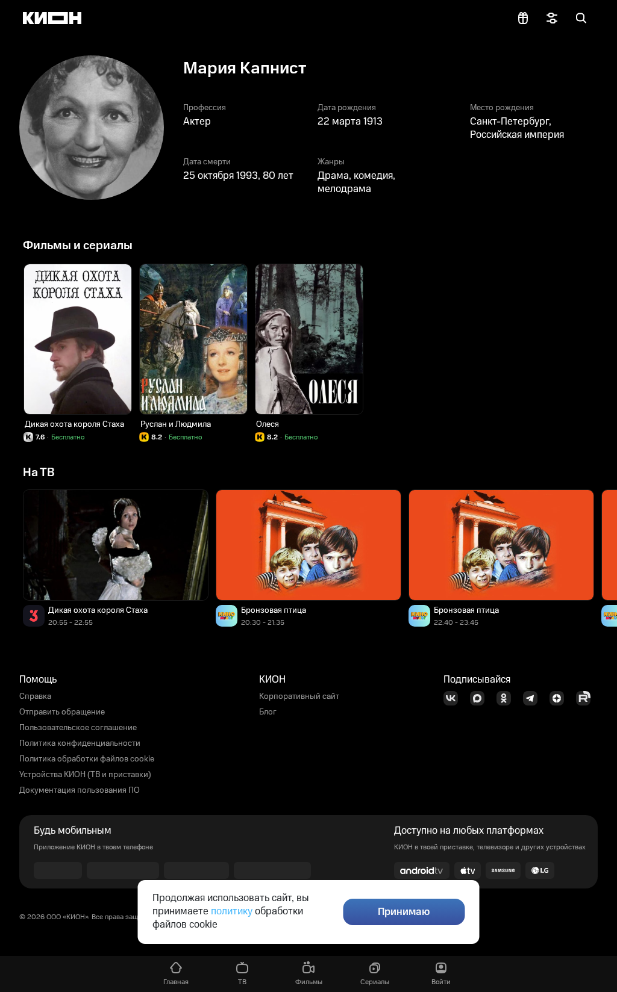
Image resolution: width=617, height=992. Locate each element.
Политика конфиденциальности (79, 743)
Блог (268, 712)
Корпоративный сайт (299, 696)
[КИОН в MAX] (481, 698)
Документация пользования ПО (79, 790)
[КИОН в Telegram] (534, 698)
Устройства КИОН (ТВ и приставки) (85, 774)
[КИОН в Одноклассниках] (507, 698)
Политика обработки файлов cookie (86, 759)
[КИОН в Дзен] (560, 698)
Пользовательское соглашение (78, 727)
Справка (35, 696)
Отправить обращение (62, 712)
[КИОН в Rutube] (587, 698)
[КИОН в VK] (454, 698)
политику (231, 911)
